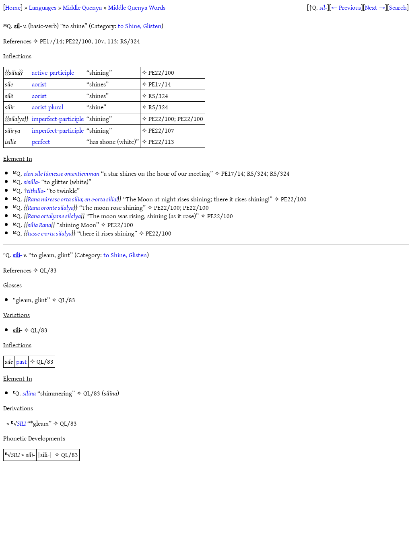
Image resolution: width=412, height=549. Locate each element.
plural (55, 107)
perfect (41, 141)
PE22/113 (161, 141)
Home (13, 7)
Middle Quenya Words (136, 7)
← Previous (346, 7)
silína (29, 393)
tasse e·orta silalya (50, 233)
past (21, 361)
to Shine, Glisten (139, 25)
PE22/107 (161, 130)
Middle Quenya (82, 7)
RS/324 (158, 95)
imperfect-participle (58, 118)
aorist (39, 84)
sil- (323, 7)
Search (398, 7)
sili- (17, 254)
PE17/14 (159, 84)
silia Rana (39, 224)
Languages (42, 7)
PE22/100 (161, 72)
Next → (375, 7)
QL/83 (66, 299)
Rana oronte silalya (51, 207)
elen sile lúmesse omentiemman (61, 173)
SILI (21, 423)
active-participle (53, 72)
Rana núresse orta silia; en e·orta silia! (72, 199)
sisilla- (32, 181)
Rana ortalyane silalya (54, 215)
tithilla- (36, 190)
